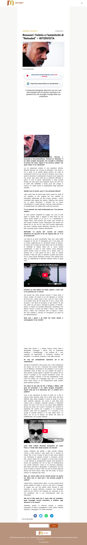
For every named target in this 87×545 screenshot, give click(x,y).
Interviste (33, 31)
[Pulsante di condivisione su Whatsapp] (46, 515)
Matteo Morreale (48, 539)
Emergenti (26, 31)
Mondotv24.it (45, 542)
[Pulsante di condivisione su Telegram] (51, 515)
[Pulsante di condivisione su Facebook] (35, 515)
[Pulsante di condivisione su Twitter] (40, 515)
